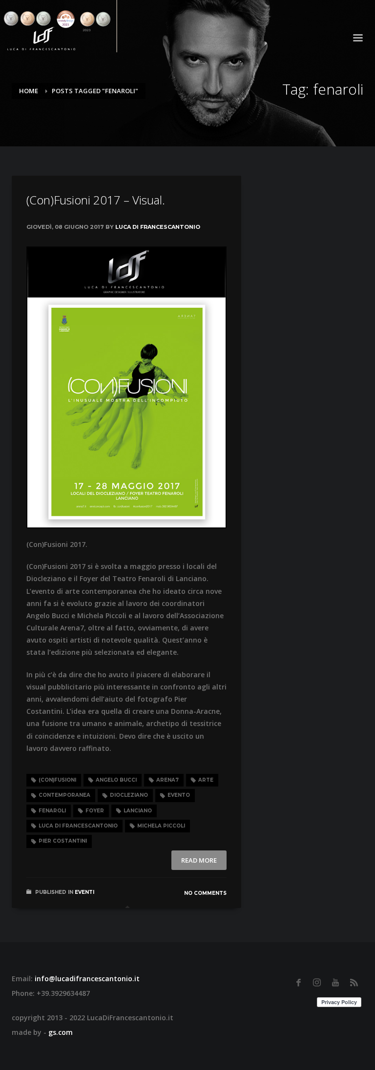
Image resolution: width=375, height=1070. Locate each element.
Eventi (84, 892)
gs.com (60, 1032)
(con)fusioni (57, 780)
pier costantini (63, 841)
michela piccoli (161, 826)
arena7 (167, 780)
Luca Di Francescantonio (157, 226)
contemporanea (64, 795)
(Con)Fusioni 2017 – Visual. (95, 200)
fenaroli (52, 811)
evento (178, 795)
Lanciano (138, 811)
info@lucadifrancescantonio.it (87, 978)
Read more (199, 860)
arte (205, 780)
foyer (94, 811)
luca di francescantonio (78, 826)
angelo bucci (116, 780)
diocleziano (129, 795)
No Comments (205, 893)
